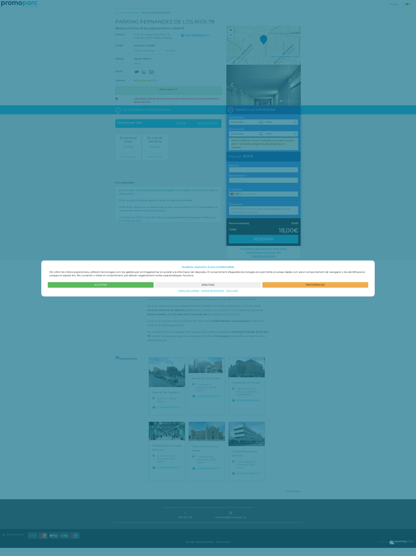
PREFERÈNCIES (315, 284)
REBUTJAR (208, 284)
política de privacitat (212, 290)
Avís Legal (232, 290)
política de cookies (188, 290)
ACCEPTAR (100, 284)
